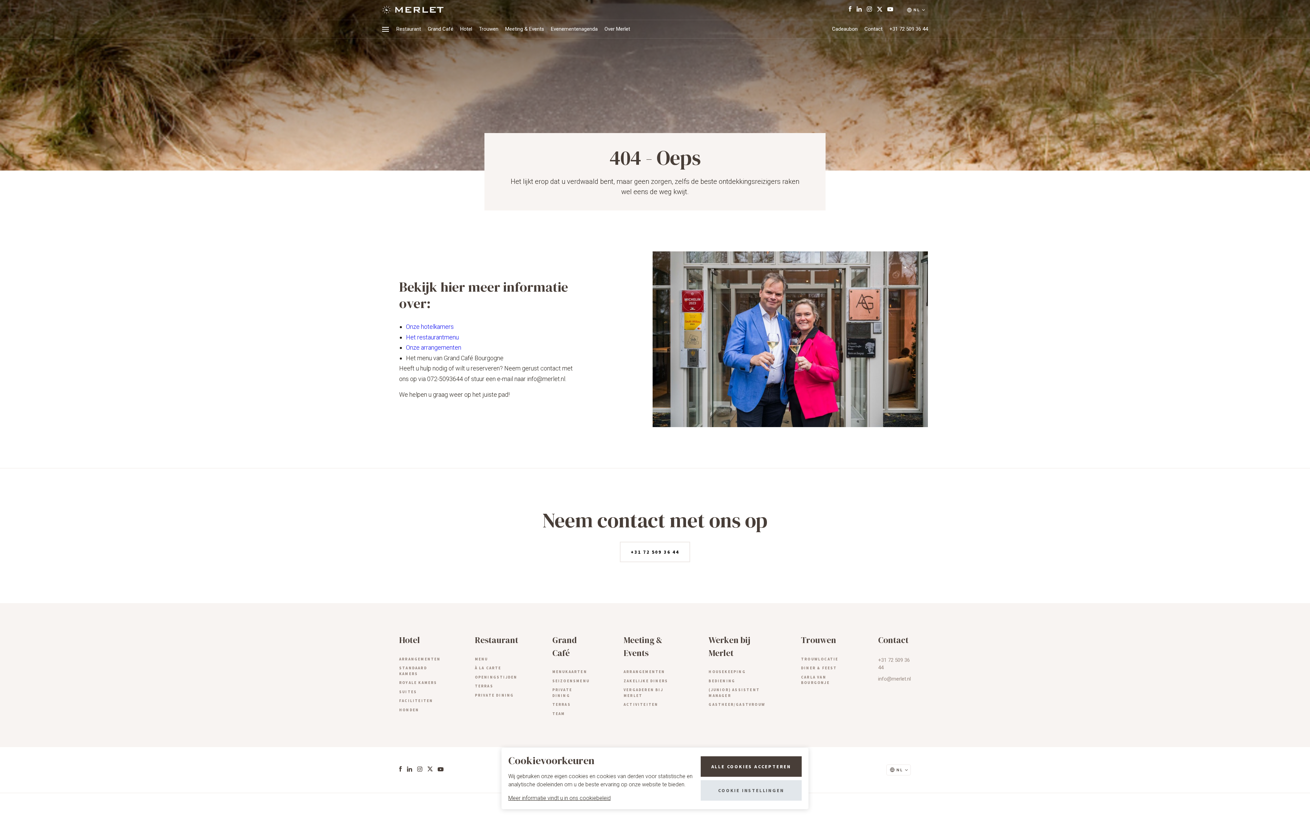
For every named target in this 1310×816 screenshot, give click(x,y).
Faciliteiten (416, 700)
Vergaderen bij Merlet (643, 692)
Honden (409, 710)
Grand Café (440, 29)
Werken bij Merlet (729, 646)
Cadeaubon (845, 29)
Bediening (722, 681)
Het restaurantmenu (432, 337)
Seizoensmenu (571, 681)
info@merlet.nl (894, 679)
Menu (481, 659)
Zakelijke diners (646, 681)
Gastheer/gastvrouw (737, 704)
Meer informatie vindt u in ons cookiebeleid (559, 798)
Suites (408, 691)
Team (558, 713)
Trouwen (488, 29)
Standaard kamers (413, 671)
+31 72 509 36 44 (908, 29)
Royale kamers (418, 682)
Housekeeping (727, 671)
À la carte (488, 668)
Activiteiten (641, 704)
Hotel (466, 29)
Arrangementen (420, 659)
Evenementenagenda (574, 29)
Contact (873, 29)
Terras (484, 686)
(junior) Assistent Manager (734, 692)
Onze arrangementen (433, 347)
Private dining (494, 695)
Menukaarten (569, 671)
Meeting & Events (524, 29)
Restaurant (408, 29)
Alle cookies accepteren (751, 766)
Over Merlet (617, 29)
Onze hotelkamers (430, 326)
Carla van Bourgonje (815, 680)
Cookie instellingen (751, 790)
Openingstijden (496, 677)
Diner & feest (819, 668)
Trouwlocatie (819, 659)
